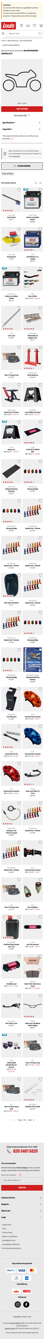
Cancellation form (8, 1240)
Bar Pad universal (33, 944)
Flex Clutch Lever (11, 1023)
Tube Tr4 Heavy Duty (11, 375)
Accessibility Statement (11, 1244)
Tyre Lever (11, 336)
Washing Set (11, 257)
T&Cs (4, 1229)
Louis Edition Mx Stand (32, 412)
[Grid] (36, 182)
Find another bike (20, 115)
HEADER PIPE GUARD (32, 1107)
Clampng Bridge (32, 489)
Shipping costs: (10, 1328)
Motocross (11, 449)
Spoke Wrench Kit (11, 754)
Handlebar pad (11, 984)
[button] (39, 33)
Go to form (16, 156)
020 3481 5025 (25, 1151)
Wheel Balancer (32, 375)
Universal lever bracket (32, 717)
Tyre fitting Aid (11, 717)
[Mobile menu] (3, 33)
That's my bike (22, 109)
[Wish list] (34, 25)
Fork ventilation (32, 907)
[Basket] (41, 25)
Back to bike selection (11, 45)
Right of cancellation (9, 1236)
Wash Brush (11, 217)
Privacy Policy (7, 1233)
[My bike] (28, 25)
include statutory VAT (17, 1323)
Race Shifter (32, 296)
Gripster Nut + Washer (32, 528)
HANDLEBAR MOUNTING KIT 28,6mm (11, 1065)
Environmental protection (11, 1248)
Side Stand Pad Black (11, 603)
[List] (40, 182)
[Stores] (21, 25)
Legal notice (6, 1225)
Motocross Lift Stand (11, 412)
